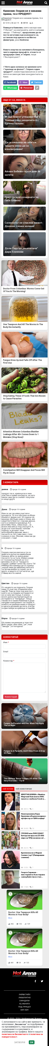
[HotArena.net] (24, 974)
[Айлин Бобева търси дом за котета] (24, 167)
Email (5, 651)
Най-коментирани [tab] (24, 789)
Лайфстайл (24, 994)
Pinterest (28, 87)
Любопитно (25, 997)
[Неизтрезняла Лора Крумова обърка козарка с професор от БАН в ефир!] (10, 821)
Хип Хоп (24, 1010)
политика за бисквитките (15, 1034)
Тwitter (38, 82)
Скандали (24, 1000)
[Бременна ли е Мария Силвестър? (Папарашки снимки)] (10, 860)
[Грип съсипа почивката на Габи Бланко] (24, 193)
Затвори (19, 1042)
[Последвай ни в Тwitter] (42, 981)
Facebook (11, 82)
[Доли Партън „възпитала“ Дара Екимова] (24, 244)
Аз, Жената (24, 1003)
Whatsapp (12, 87)
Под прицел (24, 1007)
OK (31, 1042)
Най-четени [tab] (8, 789)
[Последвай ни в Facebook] (35, 981)
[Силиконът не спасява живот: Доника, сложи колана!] (24, 218)
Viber (25, 82)
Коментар (8, 661)
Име (6, 642)
